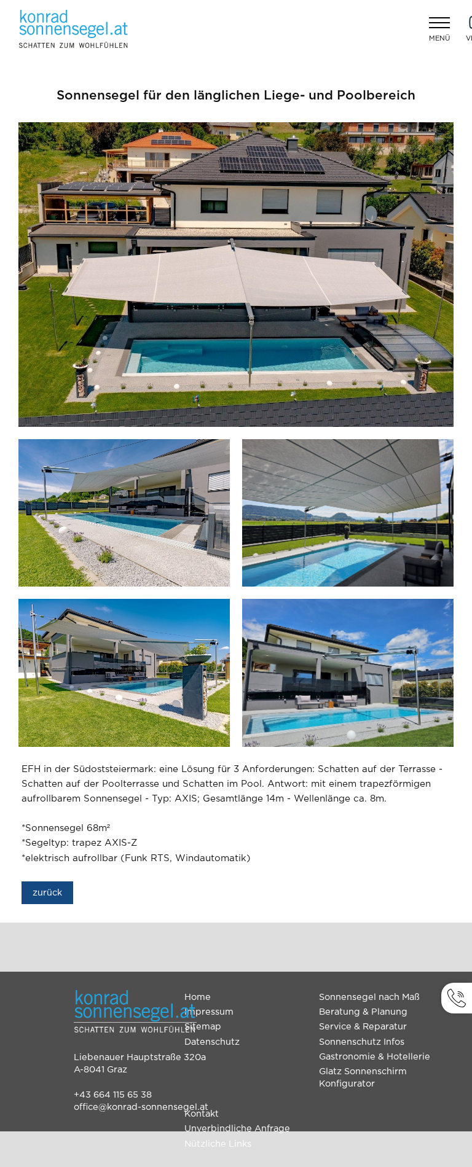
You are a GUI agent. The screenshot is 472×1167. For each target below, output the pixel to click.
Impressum (209, 1012)
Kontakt (201, 1113)
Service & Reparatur (363, 1026)
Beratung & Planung (363, 1012)
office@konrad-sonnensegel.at (141, 1107)
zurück (47, 892)
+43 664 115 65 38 (113, 1094)
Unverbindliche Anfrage (237, 1128)
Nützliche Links (217, 1144)
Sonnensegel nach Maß (369, 997)
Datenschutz (212, 1042)
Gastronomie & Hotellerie (374, 1056)
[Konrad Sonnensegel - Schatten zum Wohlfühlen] (73, 29)
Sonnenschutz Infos (361, 1042)
